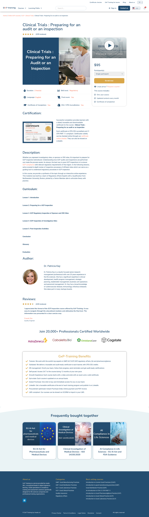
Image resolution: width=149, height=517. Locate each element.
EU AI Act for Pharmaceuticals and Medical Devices (39, 452)
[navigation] (136, 8)
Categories (60, 479)
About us (26, 479)
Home (5, 15)
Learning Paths (34, 8)
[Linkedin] (24, 500)
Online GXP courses (14, 15)
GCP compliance (28, 165)
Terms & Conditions (69, 513)
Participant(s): (99, 70)
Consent (98, 513)
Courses (21, 8)
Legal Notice (82, 513)
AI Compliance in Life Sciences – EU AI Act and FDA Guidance (109, 452)
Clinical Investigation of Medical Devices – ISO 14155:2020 (74, 452)
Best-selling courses (94, 479)
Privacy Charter (56, 513)
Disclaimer (91, 513)
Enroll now (109, 81)
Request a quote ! (113, 86)
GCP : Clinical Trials (28, 15)
